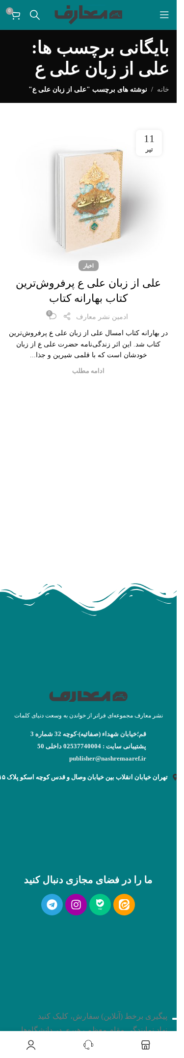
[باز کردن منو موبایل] (164, 15)
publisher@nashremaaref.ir (107, 758)
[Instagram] (76, 904)
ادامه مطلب (88, 371)
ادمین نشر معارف (102, 316)
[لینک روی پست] (88, 194)
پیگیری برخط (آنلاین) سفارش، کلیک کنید (102, 1016)
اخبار (88, 266)
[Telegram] (52, 904)
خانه (163, 89)
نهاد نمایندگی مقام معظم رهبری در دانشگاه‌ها (94, 1030)
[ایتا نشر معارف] (124, 904)
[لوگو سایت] (88, 14)
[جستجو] (35, 15)
